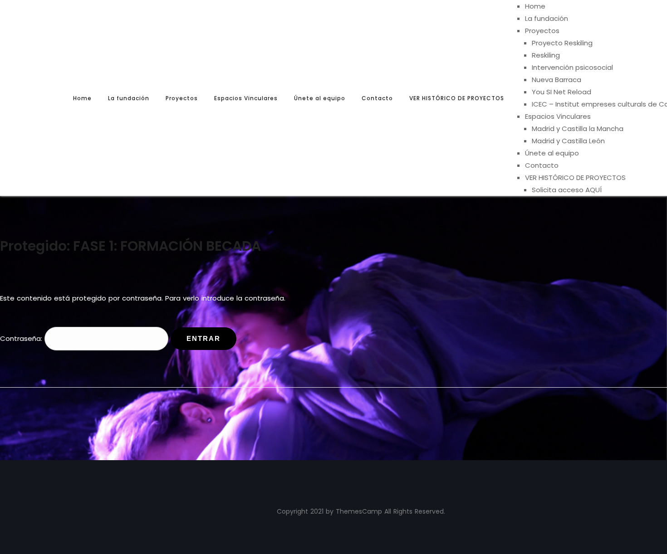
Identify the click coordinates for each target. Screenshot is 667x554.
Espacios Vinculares (246, 98)
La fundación (128, 98)
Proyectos (182, 98)
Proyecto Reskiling (562, 43)
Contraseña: (22, 338)
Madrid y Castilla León (568, 141)
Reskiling (546, 55)
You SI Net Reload (561, 92)
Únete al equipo (319, 98)
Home (82, 98)
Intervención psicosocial (572, 67)
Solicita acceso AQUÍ (567, 189)
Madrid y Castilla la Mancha (577, 128)
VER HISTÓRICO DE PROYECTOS (456, 98)
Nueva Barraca (556, 79)
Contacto (377, 98)
